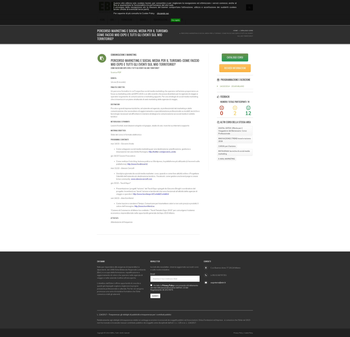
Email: (152, 274)
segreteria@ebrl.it (218, 282)
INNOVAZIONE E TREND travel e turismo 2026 (234, 139)
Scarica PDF (116, 72)
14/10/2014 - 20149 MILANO (232, 86)
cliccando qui (163, 13)
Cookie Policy (248, 333)
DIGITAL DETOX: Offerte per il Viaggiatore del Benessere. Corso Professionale (232, 131)
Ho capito (176, 20)
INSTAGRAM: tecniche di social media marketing (234, 152)
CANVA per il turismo (227, 146)
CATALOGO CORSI (235, 57)
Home (235, 30)
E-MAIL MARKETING (226, 159)
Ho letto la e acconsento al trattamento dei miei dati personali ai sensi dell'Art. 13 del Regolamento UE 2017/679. (174, 287)
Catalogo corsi (246, 30)
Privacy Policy (168, 285)
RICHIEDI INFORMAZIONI (235, 68)
